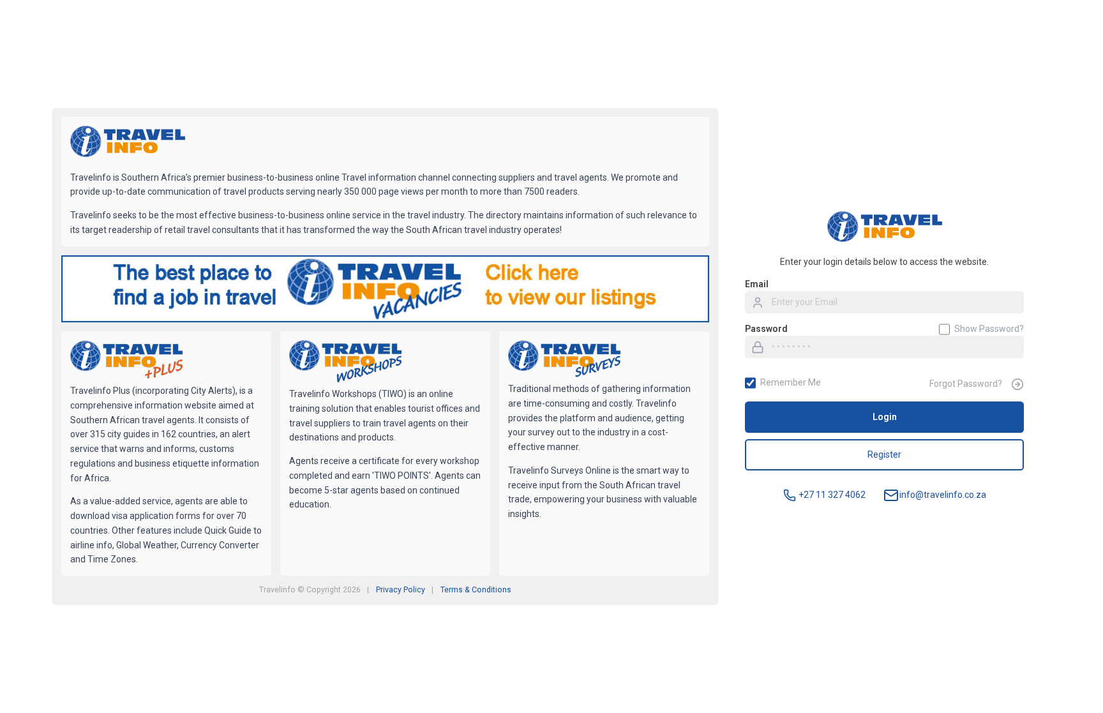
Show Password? (989, 329)
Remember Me (790, 382)
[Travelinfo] (127, 143)
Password (766, 329)
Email (757, 284)
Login (885, 417)
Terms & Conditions (475, 589)
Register (884, 454)
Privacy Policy (400, 589)
